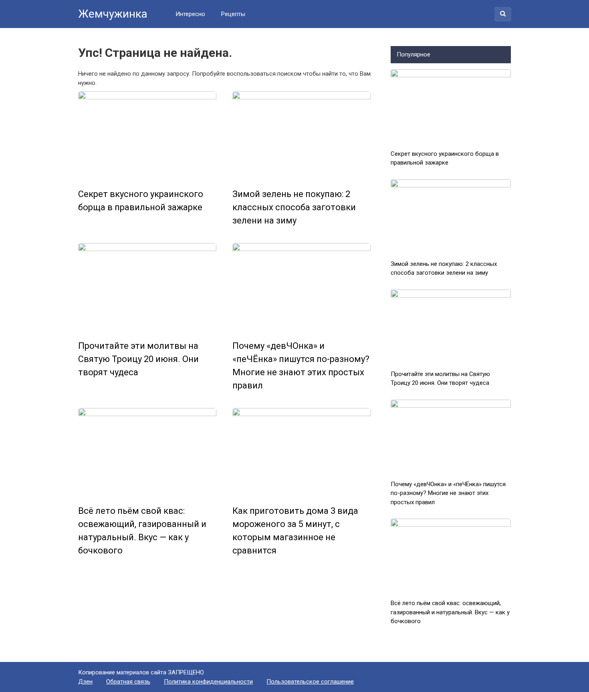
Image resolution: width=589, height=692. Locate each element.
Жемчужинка (112, 13)
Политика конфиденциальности (208, 681)
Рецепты (233, 14)
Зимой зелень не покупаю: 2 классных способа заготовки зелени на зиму (294, 207)
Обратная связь (128, 681)
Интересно (190, 14)
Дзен (85, 681)
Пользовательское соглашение (310, 681)
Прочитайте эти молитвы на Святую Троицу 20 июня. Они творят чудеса (138, 359)
